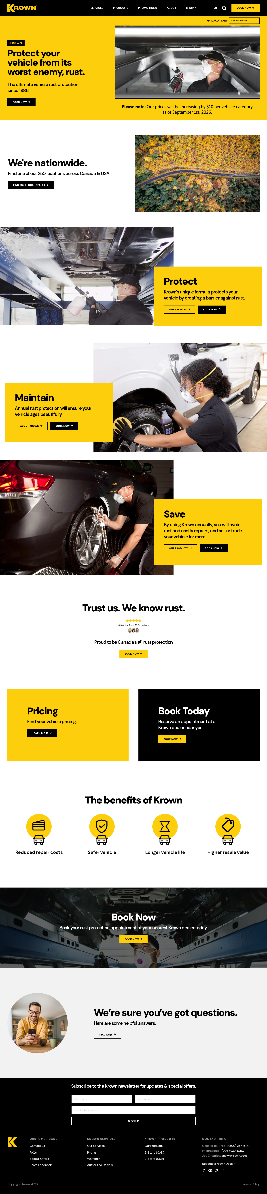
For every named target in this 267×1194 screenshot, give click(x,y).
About (171, 8)
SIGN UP (133, 1121)
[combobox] (244, 20)
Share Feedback (41, 1165)
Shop (190, 8)
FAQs (33, 1153)
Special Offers (39, 1159)
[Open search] (224, 8)
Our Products (154, 1146)
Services (97, 8)
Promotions (147, 8)
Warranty (93, 1159)
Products (120, 8)
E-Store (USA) (154, 1159)
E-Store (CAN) (154, 1153)
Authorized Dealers (100, 1165)
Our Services (96, 1146)
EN (215, 7)
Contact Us (37, 1146)
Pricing (91, 1153)
